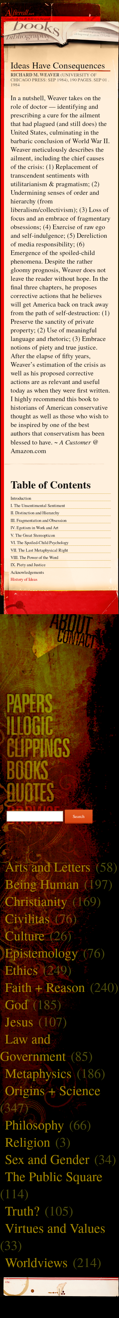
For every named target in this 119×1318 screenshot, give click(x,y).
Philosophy (34, 1124)
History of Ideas (24, 579)
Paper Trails (59, 703)
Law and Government (33, 1047)
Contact (59, 639)
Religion (27, 1141)
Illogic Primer (59, 725)
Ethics (21, 969)
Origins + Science (52, 1090)
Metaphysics (38, 1073)
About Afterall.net (59, 623)
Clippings (59, 747)
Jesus (19, 1021)
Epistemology (41, 952)
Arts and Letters (48, 866)
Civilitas (27, 918)
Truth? (22, 1210)
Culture (25, 935)
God (16, 1004)
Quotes (59, 792)
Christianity (36, 901)
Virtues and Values (55, 1227)
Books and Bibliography (59, 769)
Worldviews (36, 1262)
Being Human (42, 883)
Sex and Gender (47, 1159)
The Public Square (53, 1176)
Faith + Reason (45, 987)
